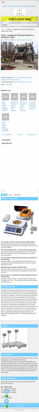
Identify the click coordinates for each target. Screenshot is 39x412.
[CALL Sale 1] (7, 396)
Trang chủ (20, 134)
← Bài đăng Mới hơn (6, 134)
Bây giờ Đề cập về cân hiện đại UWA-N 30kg (13, 267)
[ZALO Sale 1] (7, 391)
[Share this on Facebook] (6, 84)
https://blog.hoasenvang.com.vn (23, 82)
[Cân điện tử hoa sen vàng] (19, 238)
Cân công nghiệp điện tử (17, 404)
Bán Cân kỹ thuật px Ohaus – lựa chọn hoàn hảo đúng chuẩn (18, 250)
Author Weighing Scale (32, 408)
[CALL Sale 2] (7, 406)
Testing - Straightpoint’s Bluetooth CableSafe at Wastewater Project (17, 36)
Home (3, 29)
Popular (4, 195)
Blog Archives (17, 195)
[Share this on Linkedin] (12, 84)
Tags (10, 195)
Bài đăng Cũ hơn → (32, 134)
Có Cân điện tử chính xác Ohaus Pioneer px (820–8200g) (17, 242)
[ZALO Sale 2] (7, 401)
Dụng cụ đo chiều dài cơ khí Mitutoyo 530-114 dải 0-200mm (32, 105)
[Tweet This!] (8, 84)
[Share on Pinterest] (10, 84)
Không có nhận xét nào (25, 40)
